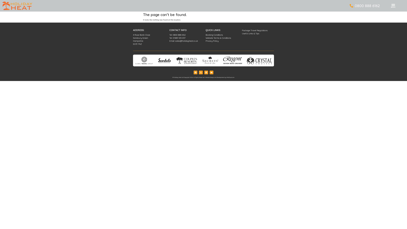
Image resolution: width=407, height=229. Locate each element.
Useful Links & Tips (250, 33)
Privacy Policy (212, 41)
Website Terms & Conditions (218, 38)
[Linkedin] (206, 72)
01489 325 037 (179, 38)
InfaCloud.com (230, 77)
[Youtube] (211, 72)
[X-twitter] (201, 72)
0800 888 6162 (367, 5)
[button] (393, 6)
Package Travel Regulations (255, 30)
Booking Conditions (214, 35)
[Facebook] (195, 72)
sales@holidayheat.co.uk (186, 41)
